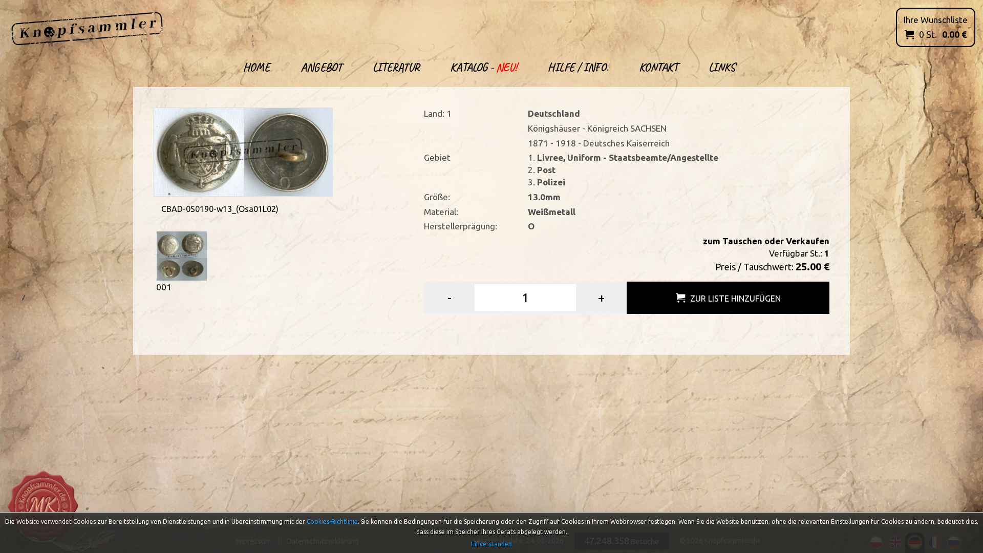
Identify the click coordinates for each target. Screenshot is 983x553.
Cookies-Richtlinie (332, 521)
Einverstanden (491, 544)
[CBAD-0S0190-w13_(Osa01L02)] (243, 151)
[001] (181, 255)
